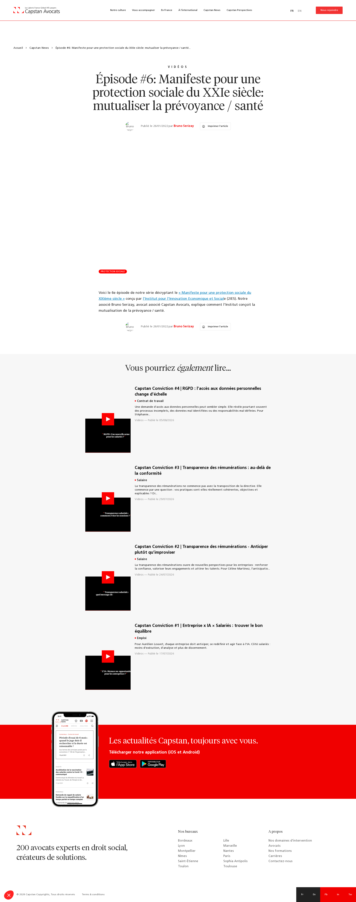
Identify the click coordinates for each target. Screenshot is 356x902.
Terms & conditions (93, 894)
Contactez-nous (280, 861)
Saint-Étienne (188, 861)
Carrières (275, 856)
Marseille (230, 846)
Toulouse (230, 866)
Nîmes (182, 856)
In (338, 894)
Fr (302, 894)
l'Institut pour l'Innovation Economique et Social (183, 299)
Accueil (18, 48)
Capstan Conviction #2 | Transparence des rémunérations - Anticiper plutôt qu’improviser (201, 550)
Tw (350, 894)
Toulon (183, 866)
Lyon (181, 846)
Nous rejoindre (329, 10)
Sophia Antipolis (235, 861)
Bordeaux (185, 840)
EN (299, 11)
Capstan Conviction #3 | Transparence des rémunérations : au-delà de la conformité (203, 471)
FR (292, 11)
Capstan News (212, 10)
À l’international (187, 10)
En (314, 894)
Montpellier (187, 851)
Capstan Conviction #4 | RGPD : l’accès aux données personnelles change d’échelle (198, 392)
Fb (326, 894)
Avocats (274, 846)
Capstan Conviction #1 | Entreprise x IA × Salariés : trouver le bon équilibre (199, 629)
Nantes (228, 851)
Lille (226, 840)
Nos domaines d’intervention (290, 840)
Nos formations (280, 851)
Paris (226, 856)
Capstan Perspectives (239, 10)
